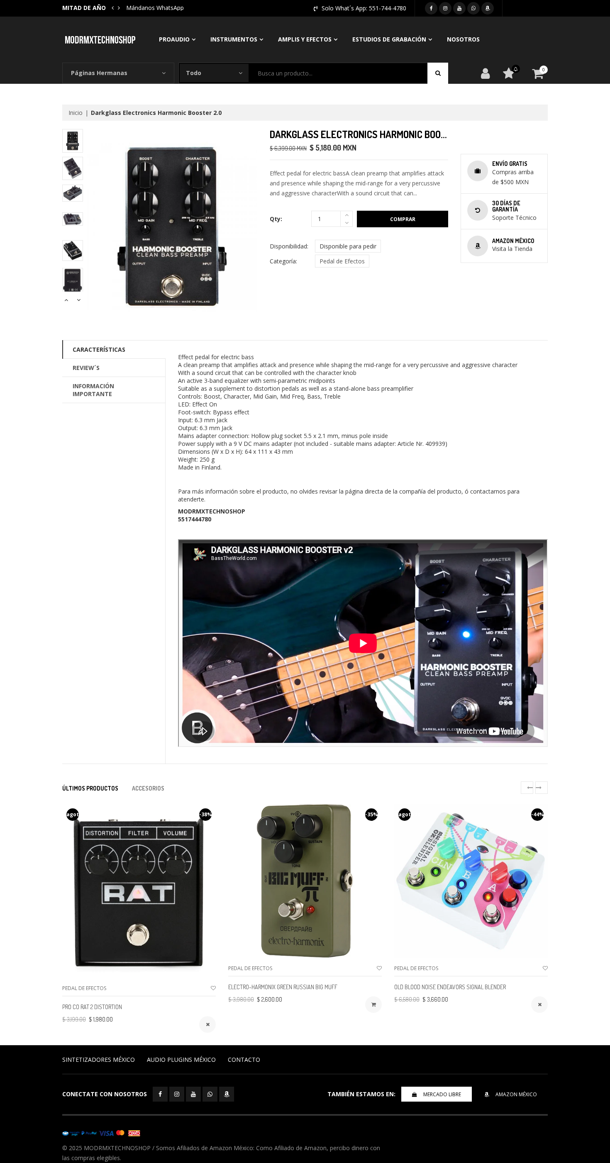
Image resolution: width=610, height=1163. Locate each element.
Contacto (244, 1059)
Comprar (402, 219)
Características (99, 349)
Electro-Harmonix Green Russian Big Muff (282, 986)
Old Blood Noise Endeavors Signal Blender (450, 986)
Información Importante (93, 390)
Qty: (276, 219)
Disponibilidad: (289, 246)
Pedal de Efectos (342, 261)
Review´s (86, 368)
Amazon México (516, 1094)
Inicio (75, 113)
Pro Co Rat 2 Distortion (92, 1006)
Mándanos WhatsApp (155, 8)
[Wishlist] (213, 988)
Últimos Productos (90, 788)
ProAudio (174, 39)
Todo (193, 73)
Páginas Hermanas (99, 73)
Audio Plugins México (181, 1059)
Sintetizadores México (98, 1059)
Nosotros (463, 39)
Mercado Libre (442, 1094)
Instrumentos (233, 39)
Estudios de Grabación (389, 39)
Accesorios (148, 788)
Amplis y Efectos (305, 39)
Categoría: (283, 261)
